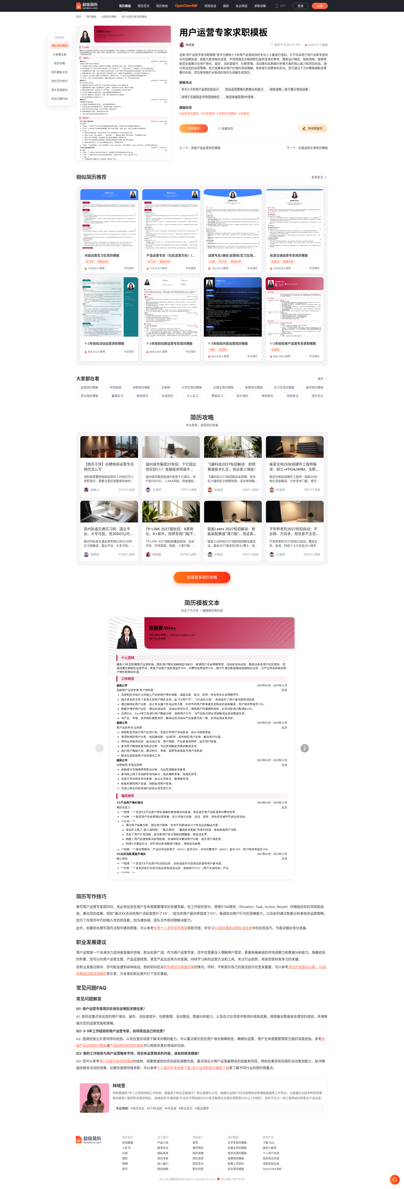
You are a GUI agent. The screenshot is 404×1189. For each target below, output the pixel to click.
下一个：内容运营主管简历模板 (307, 148)
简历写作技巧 (59, 81)
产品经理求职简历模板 (127, 1045)
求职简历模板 (141, 387)
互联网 (165, 387)
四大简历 (242, 396)
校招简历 (142, 396)
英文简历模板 (89, 396)
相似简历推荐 (59, 45)
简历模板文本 (59, 72)
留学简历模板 (314, 387)
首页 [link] (78, 16)
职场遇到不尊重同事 (179, 967)
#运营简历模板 (189, 113)
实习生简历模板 (284, 387)
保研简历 (267, 396)
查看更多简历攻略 (202, 577)
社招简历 (167, 396)
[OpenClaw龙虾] (186, 6)
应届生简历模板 (223, 387)
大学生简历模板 (191, 387)
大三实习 (192, 396)
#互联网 (243, 113)
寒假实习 (217, 396)
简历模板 (91, 16)
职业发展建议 (59, 89)
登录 (300, 6)
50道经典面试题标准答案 (233, 928)
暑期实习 (117, 396)
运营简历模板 (109, 16)
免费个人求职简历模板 (170, 928)
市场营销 (115, 387)
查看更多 (317, 177)
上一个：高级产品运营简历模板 (200, 148)
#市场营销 (208, 113)
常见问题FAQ (59, 98)
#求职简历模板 (226, 113)
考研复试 (292, 396)
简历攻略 (59, 63)
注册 (320, 6)
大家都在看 (59, 54)
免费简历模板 (254, 387)
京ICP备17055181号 (232, 1179)
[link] (91, 16)
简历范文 (317, 396)
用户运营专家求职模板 (134, 16)
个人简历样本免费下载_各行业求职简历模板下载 (193, 1068)
